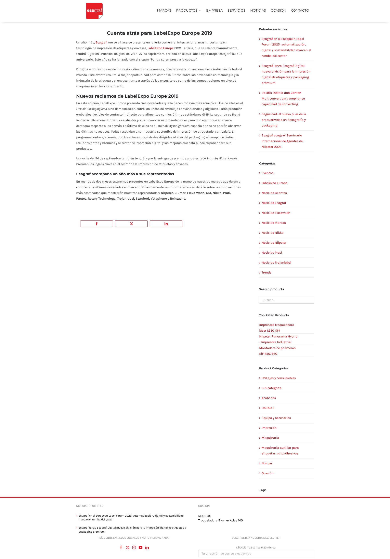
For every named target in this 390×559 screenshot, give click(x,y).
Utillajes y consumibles (279, 378)
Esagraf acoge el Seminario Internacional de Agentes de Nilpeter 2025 (282, 141)
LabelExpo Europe (160, 48)
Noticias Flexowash (276, 213)
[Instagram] (134, 547)
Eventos (267, 173)
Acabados (269, 398)
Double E (268, 408)
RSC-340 (204, 516)
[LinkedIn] (147, 547)
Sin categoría (272, 388)
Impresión (269, 428)
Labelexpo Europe (274, 183)
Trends (266, 272)
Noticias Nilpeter (274, 242)
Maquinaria (270, 438)
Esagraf (101, 42)
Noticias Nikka (273, 233)
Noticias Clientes (274, 193)
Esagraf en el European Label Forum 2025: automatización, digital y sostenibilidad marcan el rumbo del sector (131, 517)
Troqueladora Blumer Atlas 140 (220, 520)
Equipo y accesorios (276, 418)
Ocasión (268, 473)
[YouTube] (140, 547)
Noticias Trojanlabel (276, 262)
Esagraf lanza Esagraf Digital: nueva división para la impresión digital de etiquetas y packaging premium (132, 529)
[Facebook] (121, 547)
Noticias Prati (272, 252)
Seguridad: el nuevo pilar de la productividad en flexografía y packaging (284, 119)
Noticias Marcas (274, 223)
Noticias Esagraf (274, 203)
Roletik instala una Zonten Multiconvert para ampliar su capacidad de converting (283, 98)
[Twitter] (127, 547)
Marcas (267, 463)
